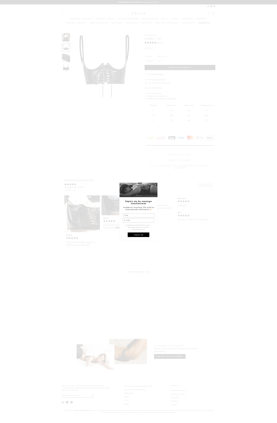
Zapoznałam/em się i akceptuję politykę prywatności (139, 227)
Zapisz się (138, 235)
